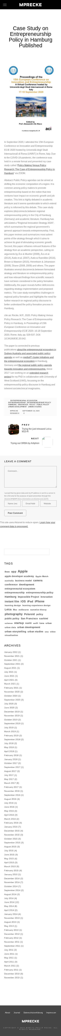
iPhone (40, 601)
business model (23, 580)
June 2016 (9, 807)
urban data (10, 627)
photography (14, 614)
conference (11, 584)
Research (14, 413)
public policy (43, 404)
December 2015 (12, 831)
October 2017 (10, 763)
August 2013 (10, 922)
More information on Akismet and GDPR (33, 499)
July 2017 (9, 775)
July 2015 (9, 850)
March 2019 (10, 731)
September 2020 (12, 700)
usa (47, 631)
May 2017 (9, 779)
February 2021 (11, 688)
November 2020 (12, 692)
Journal (17, 1013)
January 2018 (10, 759)
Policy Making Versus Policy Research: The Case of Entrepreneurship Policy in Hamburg (29, 169)
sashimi (43, 618)
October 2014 (10, 886)
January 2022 (10, 652)
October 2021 (10, 660)
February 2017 (11, 787)
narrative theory (38, 610)
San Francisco (29, 618)
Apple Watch (42, 576)
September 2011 (12, 946)
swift (35, 623)
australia (9, 580)
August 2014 (10, 894)
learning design (13, 605)
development (26, 584)
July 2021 (9, 672)
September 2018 (12, 739)
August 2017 (10, 771)
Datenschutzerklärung (33, 1013)
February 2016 (11, 823)
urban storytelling (15, 631)
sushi (28, 623)
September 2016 (12, 795)
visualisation (11, 635)
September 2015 (12, 842)
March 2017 (10, 783)
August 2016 (10, 799)
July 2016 (9, 803)
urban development (17, 407)
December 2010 (12, 974)
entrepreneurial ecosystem (23, 400)
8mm (7, 571)
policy (32, 404)
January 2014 (10, 914)
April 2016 (9, 815)
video (53, 631)
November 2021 (12, 656)
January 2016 (10, 827)
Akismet (7, 499)
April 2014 (9, 910)
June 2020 (9, 707)
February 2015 (11, 870)
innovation (23, 404)
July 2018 (9, 743)
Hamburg (12, 404)
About (7, 1013)
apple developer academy (19, 576)
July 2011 (8, 950)
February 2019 (11, 735)
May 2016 (9, 811)
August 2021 (10, 668)
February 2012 (11, 938)
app (13, 571)
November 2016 (12, 791)
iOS (23, 601)
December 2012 (12, 934)
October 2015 (10, 839)
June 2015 (9, 854)
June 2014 (9, 902)
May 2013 (9, 926)
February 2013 (11, 930)
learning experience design (36, 605)
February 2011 (11, 970)
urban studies (35, 407)
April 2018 (9, 751)
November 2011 (12, 942)
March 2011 (10, 966)
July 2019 (9, 727)
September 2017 (12, 767)
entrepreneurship (17, 402)
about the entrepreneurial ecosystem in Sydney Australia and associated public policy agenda (30, 353)
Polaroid (29, 614)
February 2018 (11, 755)
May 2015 (9, 858)
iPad (30, 601)
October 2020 (10, 696)
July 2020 (9, 703)
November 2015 (12, 835)
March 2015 (10, 866)
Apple (23, 571)
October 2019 (10, 719)
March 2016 (10, 819)
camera (38, 580)
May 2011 (9, 958)
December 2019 (12, 711)
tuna (41, 623)
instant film (12, 601)
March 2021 (10, 684)
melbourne (24, 610)
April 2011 (9, 962)
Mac (15, 610)
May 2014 (9, 906)
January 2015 (10, 874)
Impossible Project (28, 597)
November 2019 (12, 715)
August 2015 (10, 846)
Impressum (51, 1013)
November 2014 (12, 882)
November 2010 (12, 977)
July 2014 (9, 898)
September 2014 (12, 890)
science (9, 623)
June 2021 (9, 676)
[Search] (45, 551)
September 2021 (12, 664)
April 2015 (9, 862)
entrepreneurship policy (39, 402)
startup (19, 622)
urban (49, 623)
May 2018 (9, 747)
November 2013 (12, 918)
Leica (8, 609)
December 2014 (12, 878)
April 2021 (9, 680)
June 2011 (9, 954)
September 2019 (12, 723)
